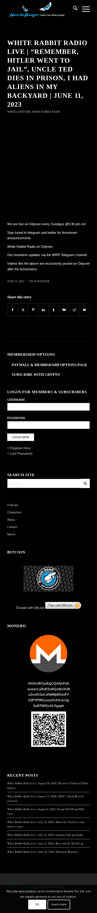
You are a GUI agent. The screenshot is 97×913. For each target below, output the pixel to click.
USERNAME (16, 399)
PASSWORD (16, 418)
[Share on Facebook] (12, 310)
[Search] (73, 9)
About (11, 519)
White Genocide (18, 111)
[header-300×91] (40, 9)
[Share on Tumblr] (54, 310)
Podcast (12, 505)
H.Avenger (41, 281)
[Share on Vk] (64, 310)
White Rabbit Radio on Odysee (30, 246)
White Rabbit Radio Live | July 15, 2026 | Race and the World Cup (45, 843)
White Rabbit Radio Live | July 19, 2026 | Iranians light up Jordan (45, 835)
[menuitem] (73, 9)
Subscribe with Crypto (36, 374)
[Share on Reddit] (74, 310)
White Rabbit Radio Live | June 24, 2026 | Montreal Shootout (42, 851)
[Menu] (83, 9)
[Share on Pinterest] (33, 310)
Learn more (59, 904)
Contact (12, 527)
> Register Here (19, 448)
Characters (14, 512)
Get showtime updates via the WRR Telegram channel (47, 255)
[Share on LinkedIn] (43, 310)
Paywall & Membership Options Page (49, 365)
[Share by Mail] (84, 310)
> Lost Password (19, 453)
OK (37, 904)
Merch (11, 534)
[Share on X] (23, 310)
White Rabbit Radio (46, 111)
